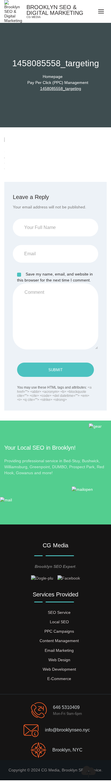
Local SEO (59, 622)
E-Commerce (59, 678)
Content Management (59, 640)
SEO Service (59, 612)
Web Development (59, 669)
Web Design (59, 660)
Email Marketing (59, 650)
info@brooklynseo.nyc (67, 729)
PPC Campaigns (59, 631)
